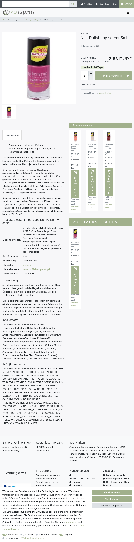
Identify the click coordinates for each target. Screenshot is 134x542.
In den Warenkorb (112, 75)
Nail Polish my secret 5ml (75, 245)
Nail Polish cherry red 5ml (109, 147)
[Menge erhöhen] (90, 73)
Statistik (29, 534)
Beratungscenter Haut (117, 478)
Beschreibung (12, 135)
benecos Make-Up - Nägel (36, 269)
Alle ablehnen (112, 499)
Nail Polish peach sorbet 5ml (75, 148)
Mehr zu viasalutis (115, 475)
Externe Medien (49, 534)
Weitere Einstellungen (32, 538)
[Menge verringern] (90, 78)
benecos (27, 265)
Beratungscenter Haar (117, 482)
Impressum (71, 522)
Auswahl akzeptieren (111, 505)
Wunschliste (89, 85)
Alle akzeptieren (111, 492)
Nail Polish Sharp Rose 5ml (92, 147)
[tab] (12, 135)
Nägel (36, 20)
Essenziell (13, 534)
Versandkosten (104, 93)
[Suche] (73, 4)
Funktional (13, 538)
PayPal (68, 534)
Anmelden (78, 485)
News (109, 485)
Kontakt (77, 482)
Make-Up (27, 20)
